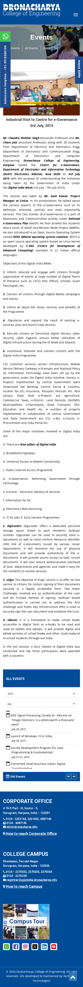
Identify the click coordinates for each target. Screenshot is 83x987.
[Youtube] (53, 946)
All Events (31, 48)
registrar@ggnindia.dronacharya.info (31, 879)
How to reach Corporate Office (31, 833)
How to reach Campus (23, 886)
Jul (56, 48)
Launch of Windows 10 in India (31, 734)
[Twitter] (34, 946)
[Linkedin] (44, 946)
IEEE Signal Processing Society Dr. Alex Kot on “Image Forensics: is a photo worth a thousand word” (42, 718)
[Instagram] (25, 946)
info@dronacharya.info (21, 826)
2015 (46, 48)
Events (15, 48)
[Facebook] (6, 946)
